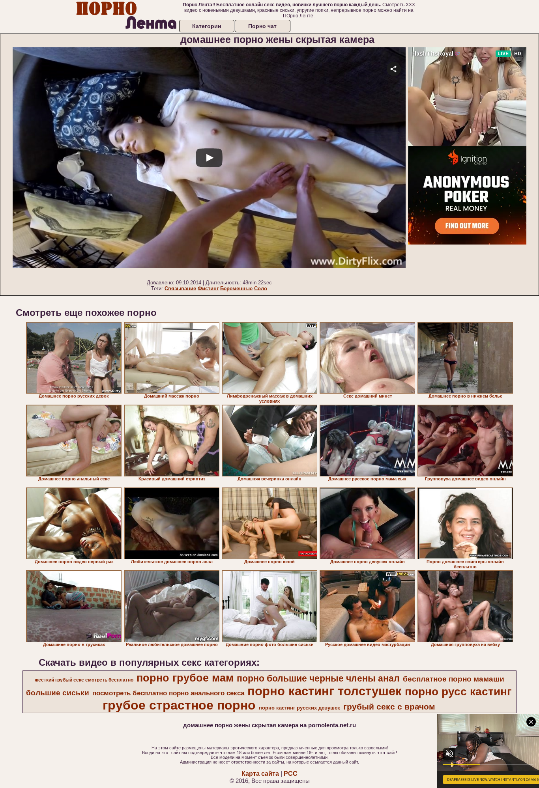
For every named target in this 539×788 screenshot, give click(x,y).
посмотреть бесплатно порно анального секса (168, 693)
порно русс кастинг (458, 691)
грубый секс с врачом (389, 706)
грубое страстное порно (179, 705)
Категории (206, 26)
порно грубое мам (185, 678)
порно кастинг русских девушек (299, 708)
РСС (291, 773)
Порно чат (262, 26)
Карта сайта (260, 773)
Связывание (180, 288)
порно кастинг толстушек (324, 691)
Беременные (236, 288)
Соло (260, 288)
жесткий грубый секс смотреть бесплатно (84, 680)
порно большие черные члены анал (318, 678)
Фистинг (208, 288)
